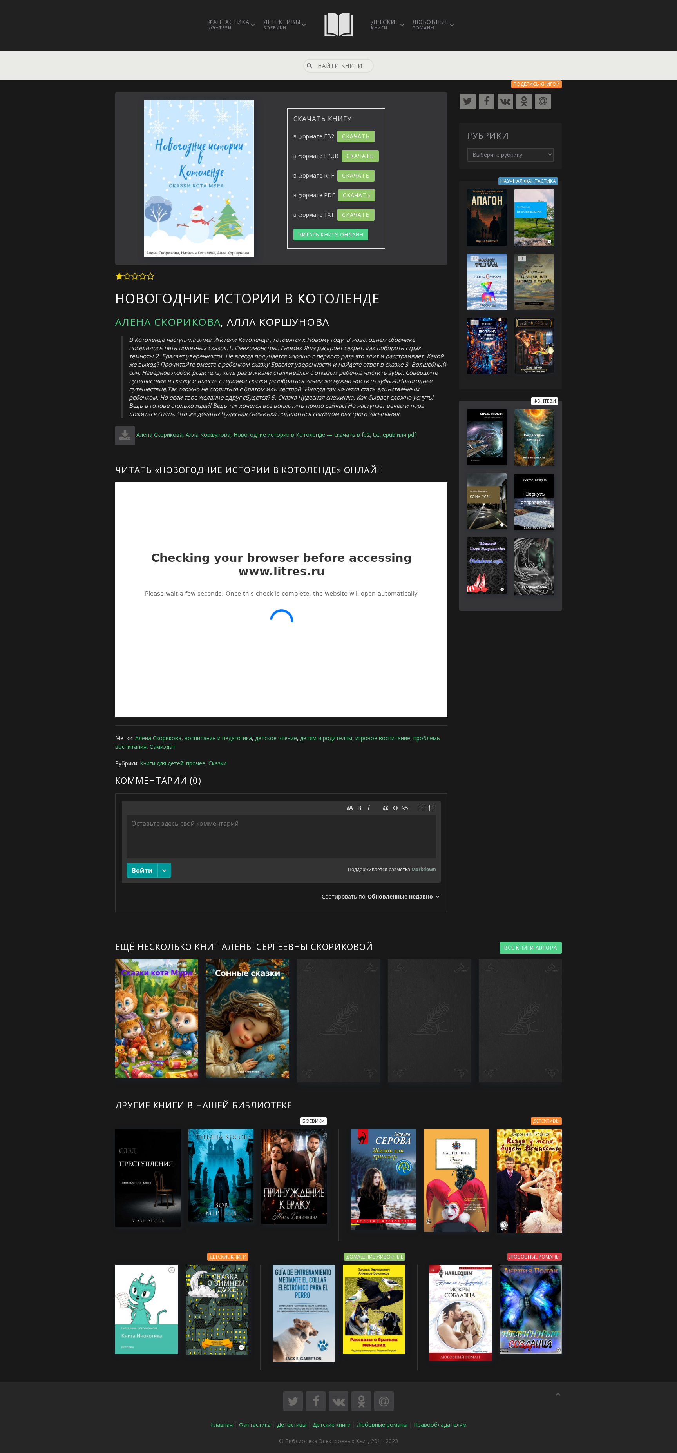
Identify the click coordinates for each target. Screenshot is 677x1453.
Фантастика (229, 24)
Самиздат (163, 746)
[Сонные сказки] (243, 1018)
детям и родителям (326, 738)
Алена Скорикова (168, 322)
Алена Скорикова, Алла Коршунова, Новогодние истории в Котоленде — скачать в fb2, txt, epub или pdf (276, 434)
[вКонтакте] (505, 101)
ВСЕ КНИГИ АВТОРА (530, 947)
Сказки (217, 763)
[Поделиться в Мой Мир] (384, 1401)
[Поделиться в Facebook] (316, 1401)
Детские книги (332, 1424)
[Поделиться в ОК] (361, 1401)
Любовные (431, 24)
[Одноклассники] (524, 101)
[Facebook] (486, 101)
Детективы (281, 24)
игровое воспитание (382, 738)
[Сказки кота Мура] (152, 1018)
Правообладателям (440, 1424)
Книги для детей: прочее (172, 763)
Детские (385, 24)
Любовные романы (382, 1424)
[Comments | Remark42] (281, 852)
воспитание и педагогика (218, 738)
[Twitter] (468, 101)
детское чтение (276, 738)
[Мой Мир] (543, 101)
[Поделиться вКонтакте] (338, 1401)
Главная (222, 1424)
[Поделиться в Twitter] (293, 1401)
